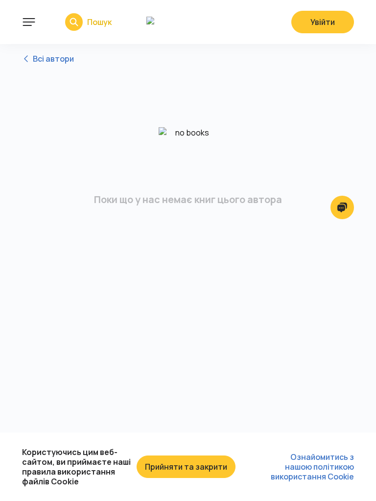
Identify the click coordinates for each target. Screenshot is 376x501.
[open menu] (29, 22)
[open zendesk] (342, 207)
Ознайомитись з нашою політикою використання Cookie (312, 466)
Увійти (322, 22)
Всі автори (53, 59)
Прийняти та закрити (186, 466)
